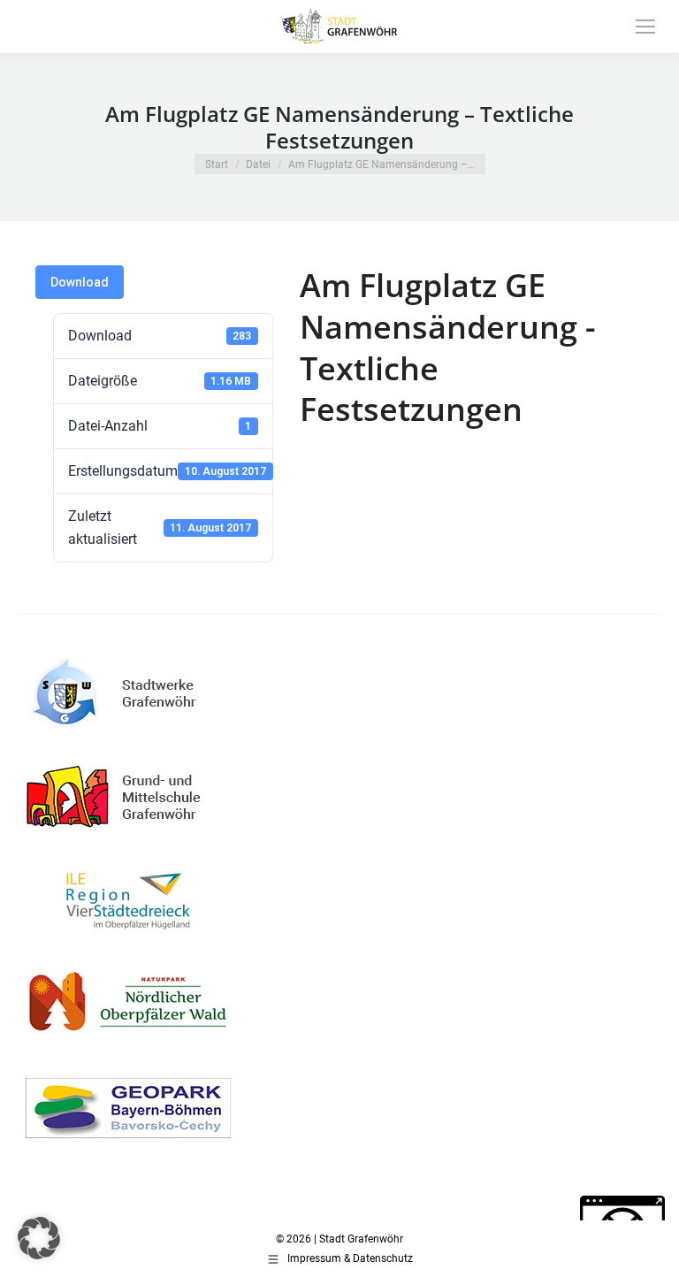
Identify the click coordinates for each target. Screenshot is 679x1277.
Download (79, 282)
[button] (39, 1238)
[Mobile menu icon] (645, 26)
